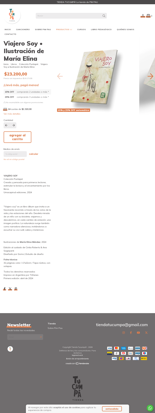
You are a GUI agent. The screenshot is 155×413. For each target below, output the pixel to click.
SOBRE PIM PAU (43, 29)
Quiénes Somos (125, 29)
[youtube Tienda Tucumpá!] (138, 332)
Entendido (112, 408)
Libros (14, 64)
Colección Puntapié (28, 64)
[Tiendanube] (77, 364)
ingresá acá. (77, 355)
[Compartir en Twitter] (10, 289)
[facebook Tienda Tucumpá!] (131, 332)
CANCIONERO (23, 29)
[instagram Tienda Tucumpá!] (123, 332)
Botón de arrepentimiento (77, 358)
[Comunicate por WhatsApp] (150, 408)
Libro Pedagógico (101, 29)
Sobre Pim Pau (55, 328)
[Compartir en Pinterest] (16, 289)
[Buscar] (104, 16)
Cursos (81, 29)
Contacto (10, 34)
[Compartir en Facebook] (5, 289)
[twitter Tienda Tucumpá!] (146, 332)
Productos (63, 29)
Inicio (8, 29)
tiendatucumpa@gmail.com (122, 324)
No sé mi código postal (14, 159)
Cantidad (8, 120)
